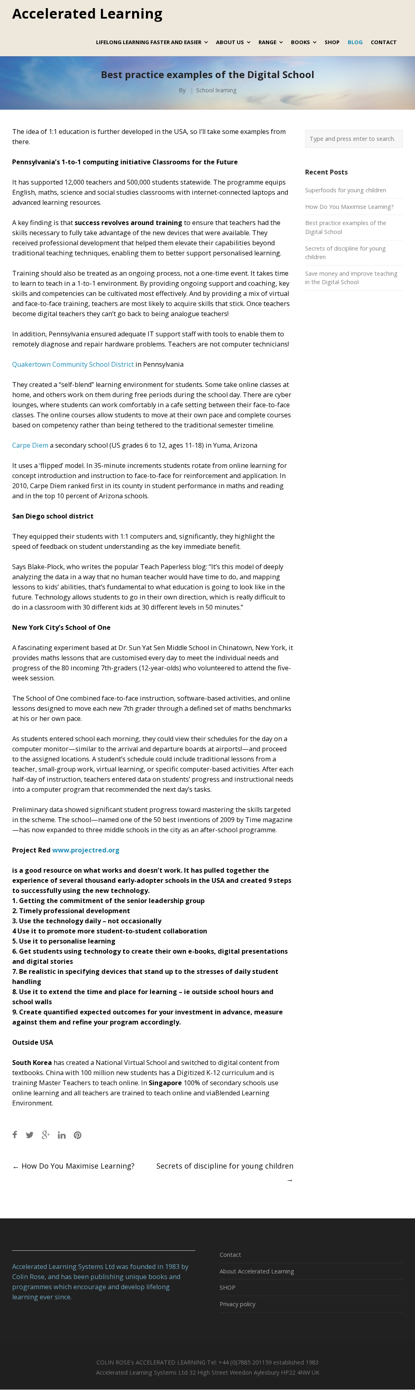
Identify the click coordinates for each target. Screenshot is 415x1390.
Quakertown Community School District (73, 364)
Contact (230, 1254)
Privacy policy (237, 1304)
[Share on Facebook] (14, 1135)
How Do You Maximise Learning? (73, 1166)
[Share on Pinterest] (77, 1135)
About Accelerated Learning (257, 1271)
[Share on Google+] (46, 1135)
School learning (216, 90)
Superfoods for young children (345, 190)
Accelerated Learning (87, 14)
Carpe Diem (30, 445)
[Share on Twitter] (30, 1135)
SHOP (227, 1287)
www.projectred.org (86, 850)
